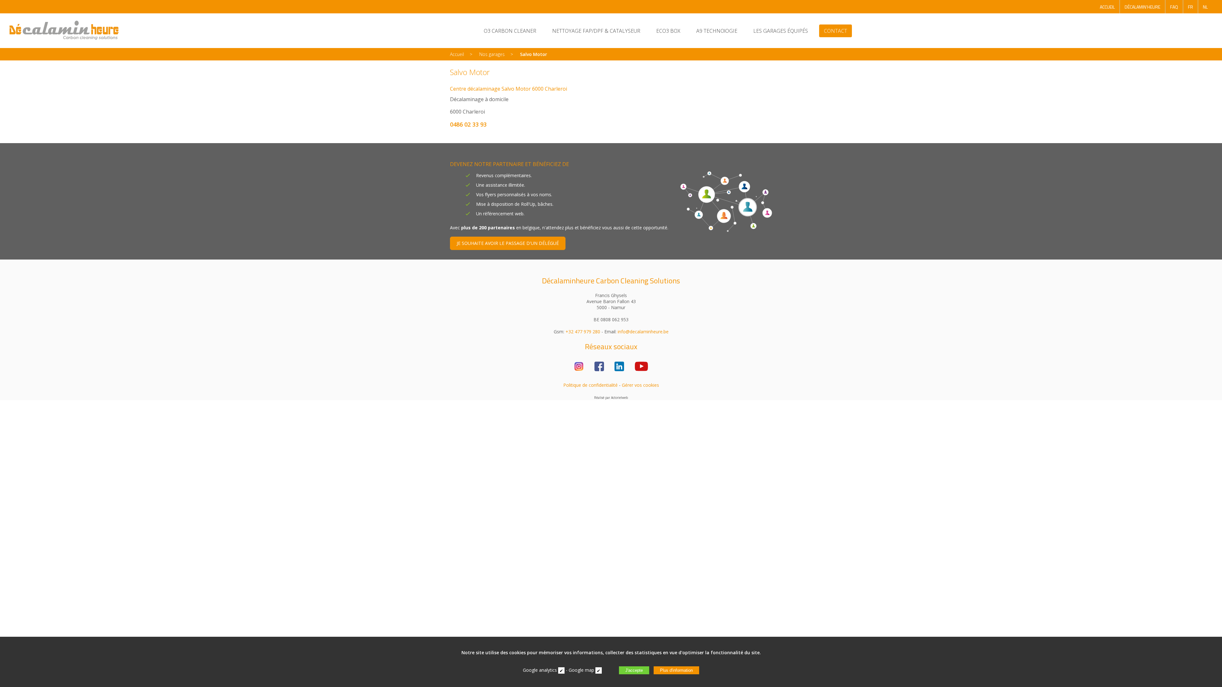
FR (1190, 6)
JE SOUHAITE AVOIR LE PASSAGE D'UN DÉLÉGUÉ (508, 243)
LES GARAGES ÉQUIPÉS (780, 30)
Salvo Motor (533, 54)
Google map (581, 670)
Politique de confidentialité (590, 385)
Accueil (457, 54)
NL (1205, 6)
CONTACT (835, 30)
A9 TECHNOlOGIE (716, 30)
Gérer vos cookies (640, 385)
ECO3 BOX (668, 30)
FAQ (1174, 6)
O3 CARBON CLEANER (510, 30)
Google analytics (540, 670)
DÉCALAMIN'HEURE (1142, 6)
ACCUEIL (1107, 6)
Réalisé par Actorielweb (611, 397)
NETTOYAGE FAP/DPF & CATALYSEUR (596, 30)
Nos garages (492, 54)
